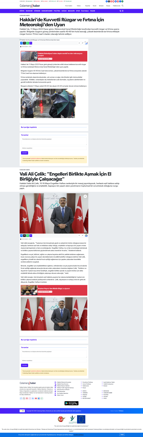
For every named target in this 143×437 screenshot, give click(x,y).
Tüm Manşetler (61, 391)
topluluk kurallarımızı (36, 158)
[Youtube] (36, 398)
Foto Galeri (68, 6)
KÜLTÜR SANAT (87, 398)
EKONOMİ (29, 11)
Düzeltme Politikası (88, 382)
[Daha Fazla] (30, 43)
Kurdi (94, 6)
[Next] (38, 398)
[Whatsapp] (41, 398)
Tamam (122, 434)
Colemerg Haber (97, 429)
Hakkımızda (116, 6)
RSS (23, 410)
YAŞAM (92, 11)
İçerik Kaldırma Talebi (109, 382)
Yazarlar (87, 6)
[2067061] (48, 103)
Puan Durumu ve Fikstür (63, 389)
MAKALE (85, 394)
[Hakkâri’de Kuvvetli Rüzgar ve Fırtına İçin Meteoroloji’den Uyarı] (54, 40)
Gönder (24, 153)
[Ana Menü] (122, 11)
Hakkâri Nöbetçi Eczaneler (64, 382)
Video (79, 6)
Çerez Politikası (87, 384)
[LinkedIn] (33, 398)
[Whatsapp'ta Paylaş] (27, 43)
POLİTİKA (57, 11)
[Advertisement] (12, 39)
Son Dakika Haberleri (62, 393)
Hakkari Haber (25, 15)
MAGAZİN (71, 11)
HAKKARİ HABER (47, 11)
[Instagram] (30, 398)
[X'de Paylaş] (24, 43)
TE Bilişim (121, 410)
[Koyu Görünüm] (120, 11)
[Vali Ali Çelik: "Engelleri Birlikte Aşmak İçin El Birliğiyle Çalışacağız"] (54, 213)
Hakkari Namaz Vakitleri (63, 385)
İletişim (101, 6)
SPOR (78, 11)
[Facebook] (21, 398)
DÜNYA (22, 11)
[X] (24, 398)
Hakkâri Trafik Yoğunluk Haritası (65, 387)
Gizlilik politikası (79, 435)
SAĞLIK (64, 11)
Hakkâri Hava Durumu (62, 384)
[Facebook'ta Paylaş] (21, 43)
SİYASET (106, 396)
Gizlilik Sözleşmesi (108, 384)
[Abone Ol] (86, 235)
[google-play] (71, 403)
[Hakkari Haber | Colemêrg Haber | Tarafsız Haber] (30, 5)
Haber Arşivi (60, 395)
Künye (108, 6)
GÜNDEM (37, 11)
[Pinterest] (27, 398)
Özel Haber (85, 11)
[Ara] (122, 6)
